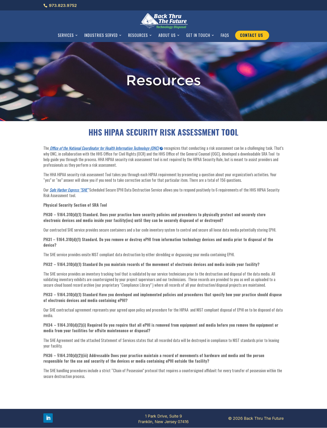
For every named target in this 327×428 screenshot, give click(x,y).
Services (66, 35)
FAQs (225, 35)
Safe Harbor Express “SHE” (69, 190)
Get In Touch (198, 35)
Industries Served (101, 35)
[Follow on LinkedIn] (48, 418)
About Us (167, 35)
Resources (138, 35)
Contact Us (251, 35)
